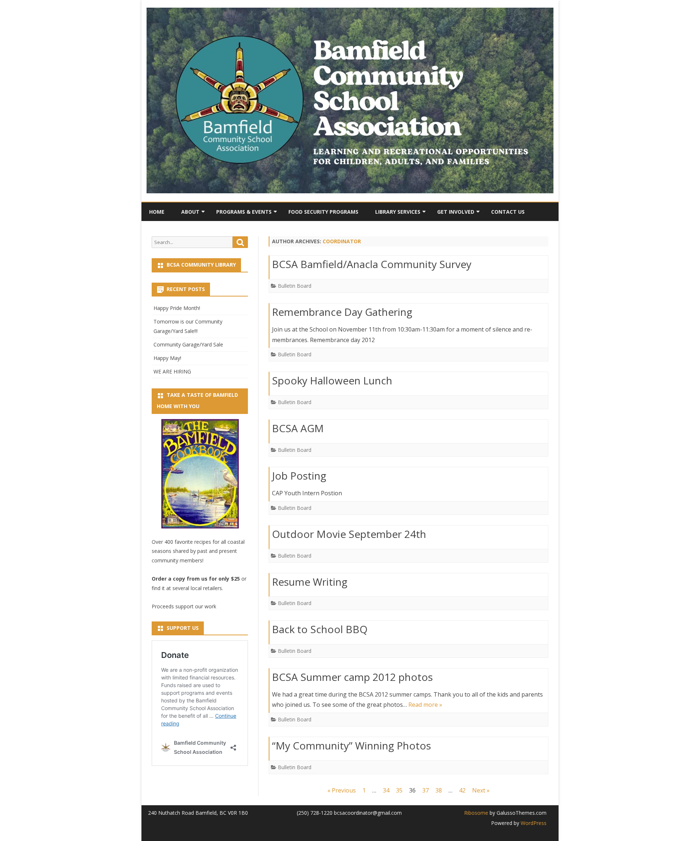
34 (386, 790)
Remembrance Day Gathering (342, 312)
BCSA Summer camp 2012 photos (352, 677)
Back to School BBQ (320, 629)
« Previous (341, 790)
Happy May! (167, 357)
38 (438, 790)
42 (462, 790)
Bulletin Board (294, 285)
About (190, 211)
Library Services (397, 211)
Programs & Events (244, 211)
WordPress (533, 822)
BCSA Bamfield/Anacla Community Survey (371, 264)
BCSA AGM (298, 428)
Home (156, 211)
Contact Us (508, 211)
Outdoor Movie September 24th (349, 534)
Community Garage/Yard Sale (188, 344)
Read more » (425, 705)
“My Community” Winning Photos (351, 745)
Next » (481, 790)
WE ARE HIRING (172, 371)
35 (399, 790)
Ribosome (476, 812)
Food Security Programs (323, 211)
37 (425, 790)
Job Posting (299, 475)
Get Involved (455, 211)
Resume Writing (309, 582)
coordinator (342, 241)
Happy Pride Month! (176, 308)
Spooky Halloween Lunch (332, 380)
